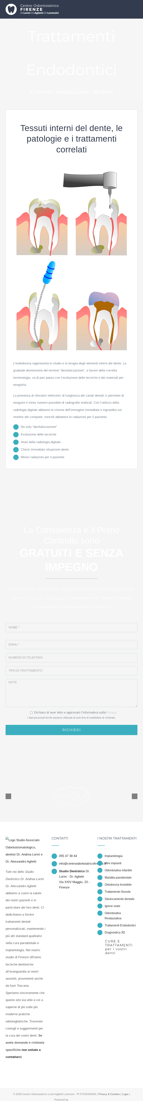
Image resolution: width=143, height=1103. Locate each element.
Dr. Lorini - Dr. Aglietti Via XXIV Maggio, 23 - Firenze (74, 879)
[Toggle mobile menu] (135, 8)
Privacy (111, 712)
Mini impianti (113, 863)
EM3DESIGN (79, 1100)
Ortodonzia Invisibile (118, 884)
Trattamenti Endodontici (120, 925)
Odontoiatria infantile (118, 870)
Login (125, 1094)
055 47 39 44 (68, 856)
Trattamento (118, 891)
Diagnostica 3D (115, 932)
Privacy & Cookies (109, 1094)
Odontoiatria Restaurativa (113, 916)
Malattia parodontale (118, 877)
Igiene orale (112, 906)
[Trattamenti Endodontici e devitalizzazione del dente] (71, 165)
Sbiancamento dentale (119, 899)
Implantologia (114, 856)
